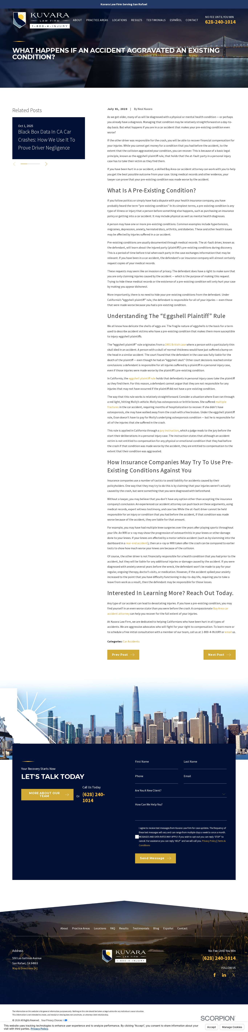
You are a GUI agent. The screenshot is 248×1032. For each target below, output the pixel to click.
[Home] (41, 20)
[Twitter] (234, 975)
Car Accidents (131, 641)
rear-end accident (136, 543)
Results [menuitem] (136, 20)
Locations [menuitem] (119, 20)
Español (168, 928)
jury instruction (169, 430)
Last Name (190, 761)
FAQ (112, 928)
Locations (100, 928)
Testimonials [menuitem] (156, 20)
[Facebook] (215, 975)
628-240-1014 (220, 22)
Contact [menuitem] (192, 20)
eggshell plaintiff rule (142, 378)
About (64, 928)
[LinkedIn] (224, 975)
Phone (139, 776)
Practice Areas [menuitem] (97, 20)
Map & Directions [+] (25, 968)
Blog (156, 928)
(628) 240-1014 (93, 797)
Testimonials (141, 928)
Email (187, 776)
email (228, 632)
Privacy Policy (209, 840)
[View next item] (46, 164)
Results (124, 928)
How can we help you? (148, 804)
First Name (142, 761)
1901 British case (175, 344)
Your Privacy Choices (51, 1020)
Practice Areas (81, 928)
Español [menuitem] (176, 20)
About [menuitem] (77, 20)
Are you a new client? (148, 790)
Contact (182, 928)
